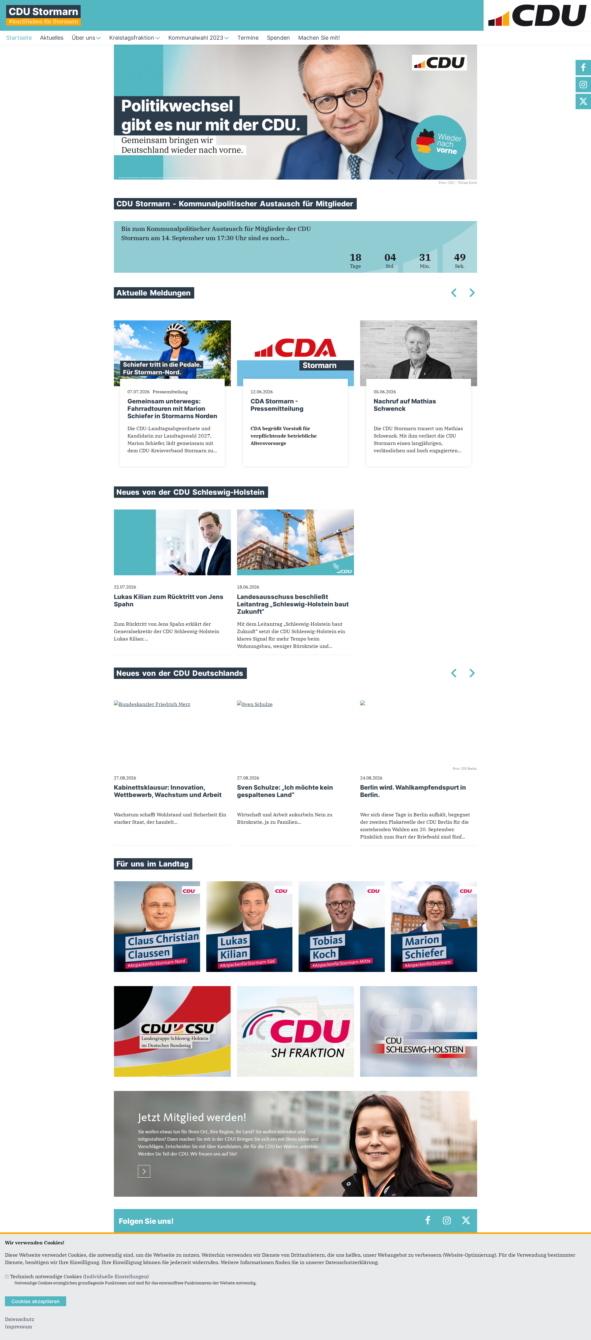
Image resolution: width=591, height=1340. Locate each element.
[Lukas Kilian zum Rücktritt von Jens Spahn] (172, 513)
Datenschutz (19, 1319)
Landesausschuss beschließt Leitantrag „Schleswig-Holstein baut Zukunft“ (293, 604)
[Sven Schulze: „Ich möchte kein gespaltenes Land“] (255, 704)
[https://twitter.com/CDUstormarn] (583, 101)
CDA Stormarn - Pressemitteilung (277, 405)
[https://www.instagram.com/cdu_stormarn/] (583, 84)
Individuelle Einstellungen (116, 1276)
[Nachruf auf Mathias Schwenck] (418, 324)
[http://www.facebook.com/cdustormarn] (583, 67)
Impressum (18, 1326)
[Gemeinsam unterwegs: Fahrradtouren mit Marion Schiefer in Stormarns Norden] (172, 324)
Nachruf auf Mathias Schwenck (405, 405)
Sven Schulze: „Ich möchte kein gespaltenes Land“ (285, 791)
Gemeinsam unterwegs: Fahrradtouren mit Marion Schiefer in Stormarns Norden (172, 409)
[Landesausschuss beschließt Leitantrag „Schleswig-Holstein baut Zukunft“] (295, 513)
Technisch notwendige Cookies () (79, 1276)
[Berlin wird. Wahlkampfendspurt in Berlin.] (362, 704)
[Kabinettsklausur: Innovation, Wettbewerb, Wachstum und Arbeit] (152, 704)
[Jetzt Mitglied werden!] (295, 1095)
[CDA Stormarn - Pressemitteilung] (295, 324)
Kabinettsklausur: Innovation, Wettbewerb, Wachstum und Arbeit (168, 791)
